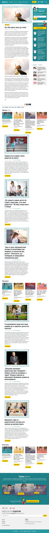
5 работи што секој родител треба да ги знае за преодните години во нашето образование (30, 292)
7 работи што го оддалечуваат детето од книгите (6, 292)
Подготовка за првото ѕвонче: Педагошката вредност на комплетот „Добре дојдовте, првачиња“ (18, 293)
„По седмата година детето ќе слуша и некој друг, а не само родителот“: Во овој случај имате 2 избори (19, 122)
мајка (15, 107)
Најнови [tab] (35, 64)
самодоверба (18, 107)
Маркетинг (3, 523)
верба (3, 107)
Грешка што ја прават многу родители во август (6, 120)
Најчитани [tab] (40, 64)
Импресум (3, 521)
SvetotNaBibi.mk (33, 531)
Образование (11, 2)
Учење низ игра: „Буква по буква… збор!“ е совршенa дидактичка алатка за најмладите (41, 292)
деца (10, 107)
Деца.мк (16, 29)
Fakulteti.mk (29, 531)
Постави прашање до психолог (32, 501)
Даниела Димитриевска (6, 122)
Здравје (20, 2)
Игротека (23, 2)
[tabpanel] (40, 75)
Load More (24, 471)
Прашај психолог (34, 2)
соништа (22, 107)
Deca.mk (25, 531)
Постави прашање (40, 28)
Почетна (3, 519)
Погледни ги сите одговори (16, 501)
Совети (26, 2)
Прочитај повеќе (5, 126)
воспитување (6, 107)
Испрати (35, 18)
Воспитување (16, 2)
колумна (13, 107)
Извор (5, 99)
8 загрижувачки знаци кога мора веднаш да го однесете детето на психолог (42, 121)
